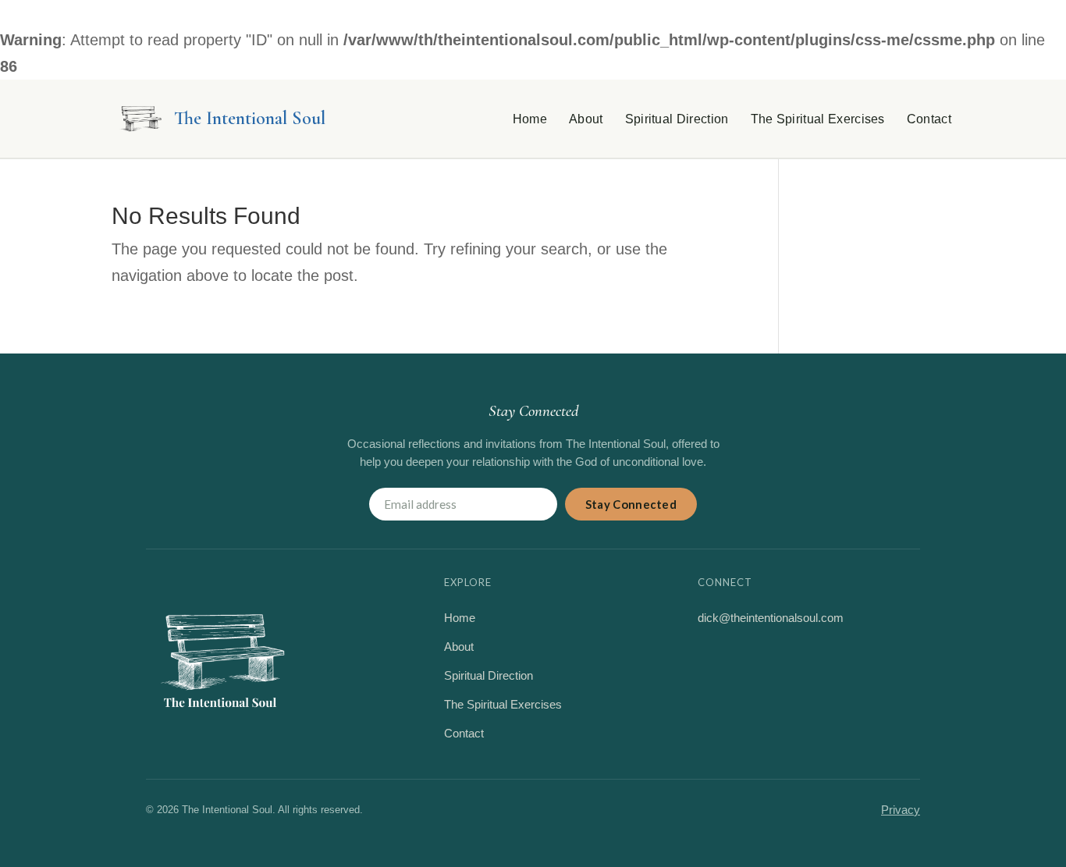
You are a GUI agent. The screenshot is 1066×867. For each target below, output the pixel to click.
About (586, 119)
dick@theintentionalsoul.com (771, 617)
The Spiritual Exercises (818, 119)
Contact (929, 119)
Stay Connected (631, 504)
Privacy (900, 809)
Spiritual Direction (677, 119)
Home (530, 119)
